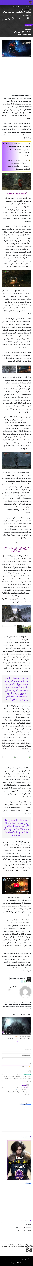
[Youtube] (27, 1250)
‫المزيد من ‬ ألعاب (17, 1015)
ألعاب (25, 6)
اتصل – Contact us (7, 1262)
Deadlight (28, 29)
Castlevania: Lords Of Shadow (17, 978)
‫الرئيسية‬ (29, 6)
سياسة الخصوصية (27, 1262)
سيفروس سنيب (18, 1089)
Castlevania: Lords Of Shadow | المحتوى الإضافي (19, 1038)
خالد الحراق (22, 18)
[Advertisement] (16, 75)
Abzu (30, 1234)
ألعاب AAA (23, 9)
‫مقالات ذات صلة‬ (27, 1015)
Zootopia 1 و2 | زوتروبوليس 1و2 (22, 32)
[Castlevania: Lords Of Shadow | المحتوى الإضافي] (16, 1025)
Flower (29, 1237)
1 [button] (17, 1041)
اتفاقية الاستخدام (17, 1262)
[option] (16, 1028)
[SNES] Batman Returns (24, 34)
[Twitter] (30, 1250)
